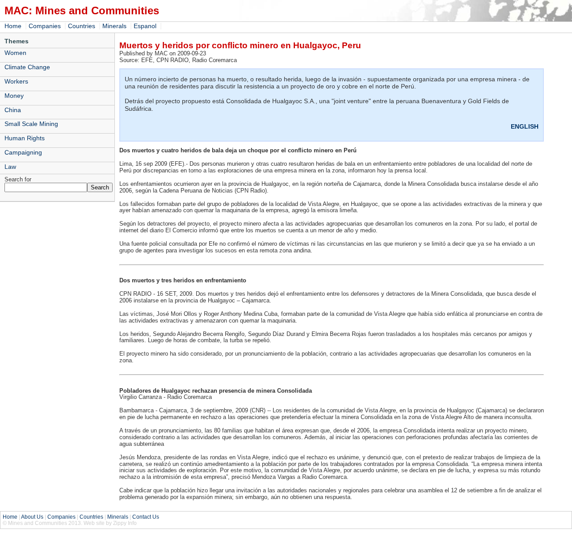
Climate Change (27, 67)
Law (10, 166)
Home (12, 25)
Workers (16, 81)
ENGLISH (524, 126)
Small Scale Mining (31, 123)
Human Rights (24, 138)
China (12, 109)
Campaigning (23, 152)
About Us (32, 517)
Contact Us (145, 517)
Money (14, 95)
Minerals (114, 25)
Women (15, 52)
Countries (81, 25)
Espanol (145, 25)
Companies (45, 25)
